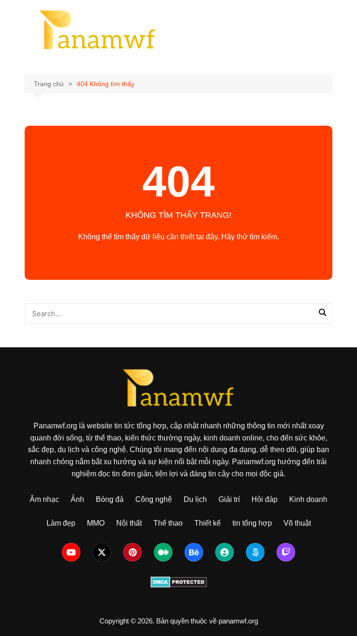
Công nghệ (153, 499)
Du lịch (195, 499)
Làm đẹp (60, 523)
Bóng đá (110, 499)
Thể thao (168, 523)
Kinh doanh (308, 499)
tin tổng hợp (252, 523)
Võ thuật (297, 523)
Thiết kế (207, 523)
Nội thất (129, 523)
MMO (96, 523)
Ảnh (77, 499)
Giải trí (229, 499)
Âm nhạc (44, 499)
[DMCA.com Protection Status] (179, 581)
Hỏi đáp (264, 499)
